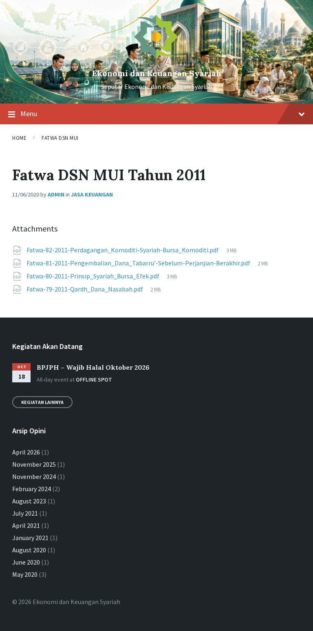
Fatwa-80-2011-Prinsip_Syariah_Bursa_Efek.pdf (93, 276)
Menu (28, 113)
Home (19, 138)
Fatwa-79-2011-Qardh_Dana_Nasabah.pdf (85, 289)
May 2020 (24, 574)
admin (56, 194)
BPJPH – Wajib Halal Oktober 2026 (93, 367)
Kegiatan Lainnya (42, 402)
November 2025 (34, 464)
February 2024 (31, 489)
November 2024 (34, 476)
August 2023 (29, 501)
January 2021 (30, 538)
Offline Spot (94, 379)
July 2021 (25, 513)
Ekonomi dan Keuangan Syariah (156, 73)
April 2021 (26, 525)
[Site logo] (156, 59)
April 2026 (26, 452)
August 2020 (29, 550)
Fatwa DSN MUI (60, 138)
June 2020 (26, 562)
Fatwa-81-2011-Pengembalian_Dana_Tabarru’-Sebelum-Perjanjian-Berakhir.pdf (138, 263)
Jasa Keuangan (92, 194)
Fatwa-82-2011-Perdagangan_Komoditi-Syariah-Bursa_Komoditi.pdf (123, 250)
